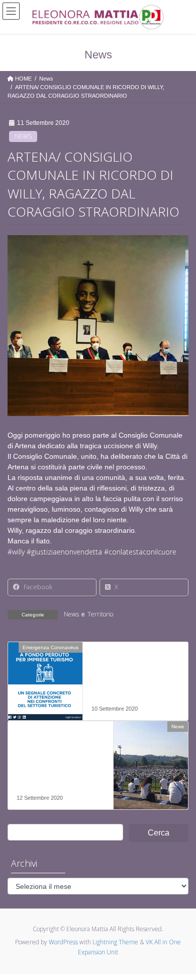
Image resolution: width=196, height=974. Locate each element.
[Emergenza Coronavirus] (45, 679)
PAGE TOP (181, 936)
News (23, 136)
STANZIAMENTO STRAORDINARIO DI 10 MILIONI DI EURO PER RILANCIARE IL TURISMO (128, 681)
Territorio (100, 614)
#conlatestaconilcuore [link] (140, 551)
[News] (151, 758)
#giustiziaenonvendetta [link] (64, 551)
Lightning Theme (115, 942)
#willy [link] (16, 551)
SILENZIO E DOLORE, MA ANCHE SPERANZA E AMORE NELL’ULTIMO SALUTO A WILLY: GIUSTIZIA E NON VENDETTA (60, 764)
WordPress (63, 942)
